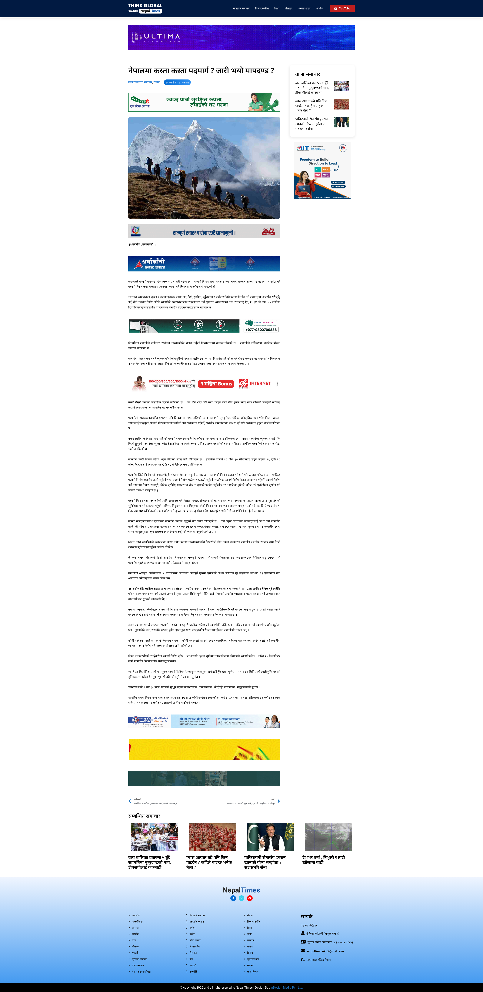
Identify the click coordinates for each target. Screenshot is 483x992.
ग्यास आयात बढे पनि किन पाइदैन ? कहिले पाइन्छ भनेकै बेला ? (311, 106)
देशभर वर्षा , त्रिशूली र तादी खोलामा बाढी (323, 859)
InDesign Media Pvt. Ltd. (287, 987)
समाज (157, 82)
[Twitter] (241, 898)
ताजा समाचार (135, 82)
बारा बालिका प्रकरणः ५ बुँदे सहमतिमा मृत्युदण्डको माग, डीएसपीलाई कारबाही (312, 88)
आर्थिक (319, 8)
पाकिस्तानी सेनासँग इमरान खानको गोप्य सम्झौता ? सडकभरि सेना (311, 124)
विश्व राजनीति (262, 8)
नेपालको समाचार (241, 8)
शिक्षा (276, 8)
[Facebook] (233, 898)
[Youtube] (250, 898)
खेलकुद (288, 8)
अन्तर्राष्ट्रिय (304, 8)
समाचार (148, 82)
